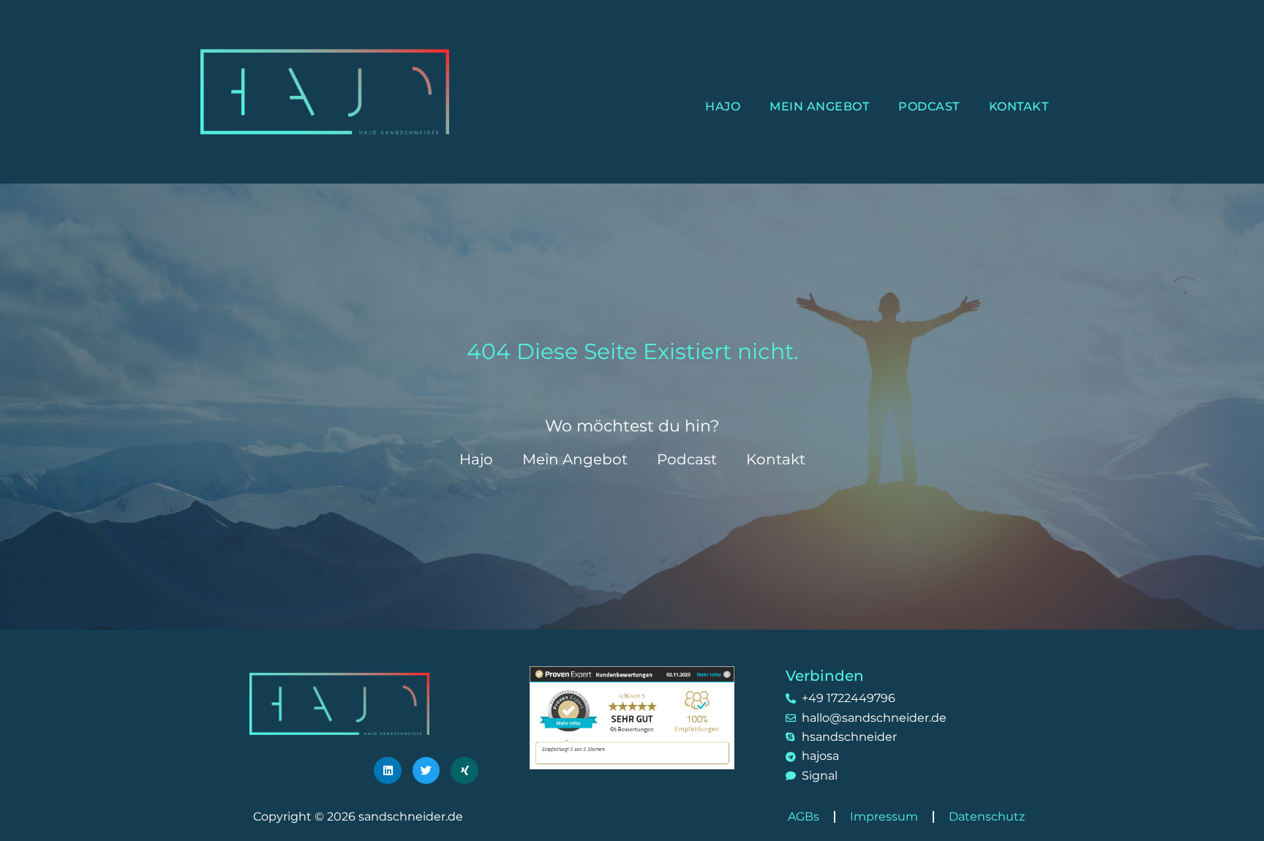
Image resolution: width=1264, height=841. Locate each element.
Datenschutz (987, 816)
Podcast (929, 106)
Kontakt (1019, 106)
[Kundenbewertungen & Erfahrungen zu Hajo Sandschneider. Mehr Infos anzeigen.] (632, 717)
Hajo (722, 106)
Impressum (884, 816)
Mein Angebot (819, 106)
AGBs (803, 816)
